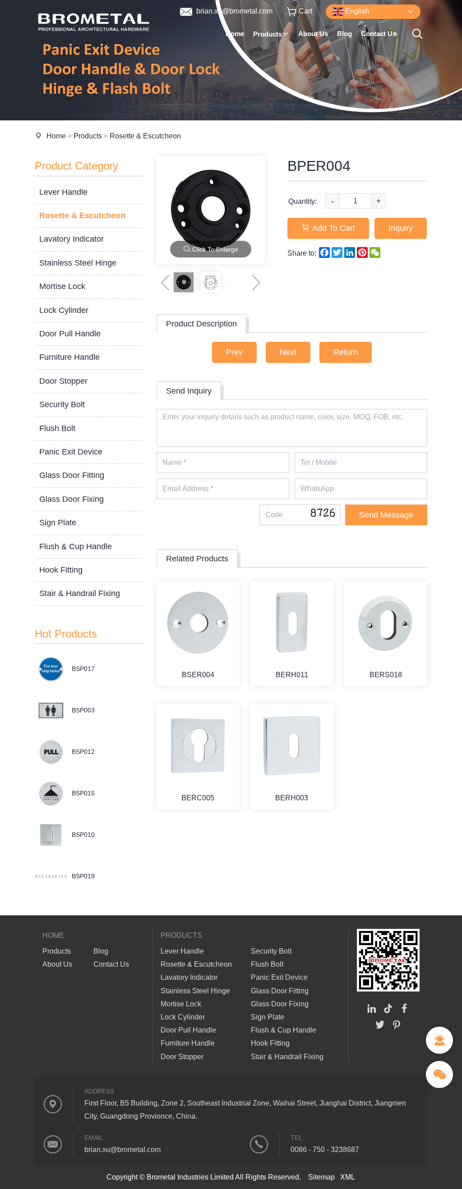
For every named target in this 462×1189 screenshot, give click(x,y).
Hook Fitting (61, 569)
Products (267, 34)
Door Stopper (63, 381)
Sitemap (321, 1177)
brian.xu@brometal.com (233, 11)
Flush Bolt (57, 428)
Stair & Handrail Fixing (79, 593)
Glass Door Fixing (71, 499)
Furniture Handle (69, 357)
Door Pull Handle (70, 333)
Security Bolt (62, 404)
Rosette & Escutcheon (145, 136)
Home (235, 33)
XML (347, 1177)
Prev (234, 352)
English (356, 11)
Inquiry (400, 228)
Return (345, 352)
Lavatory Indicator (71, 238)
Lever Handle (63, 192)
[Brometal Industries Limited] (94, 42)
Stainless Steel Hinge (77, 262)
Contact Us (378, 33)
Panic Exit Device (70, 451)
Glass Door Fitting (71, 475)
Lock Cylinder (63, 310)
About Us (313, 33)
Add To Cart (333, 228)
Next (288, 352)
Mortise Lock (62, 286)
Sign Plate (57, 522)
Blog (344, 33)
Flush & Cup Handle (75, 546)
